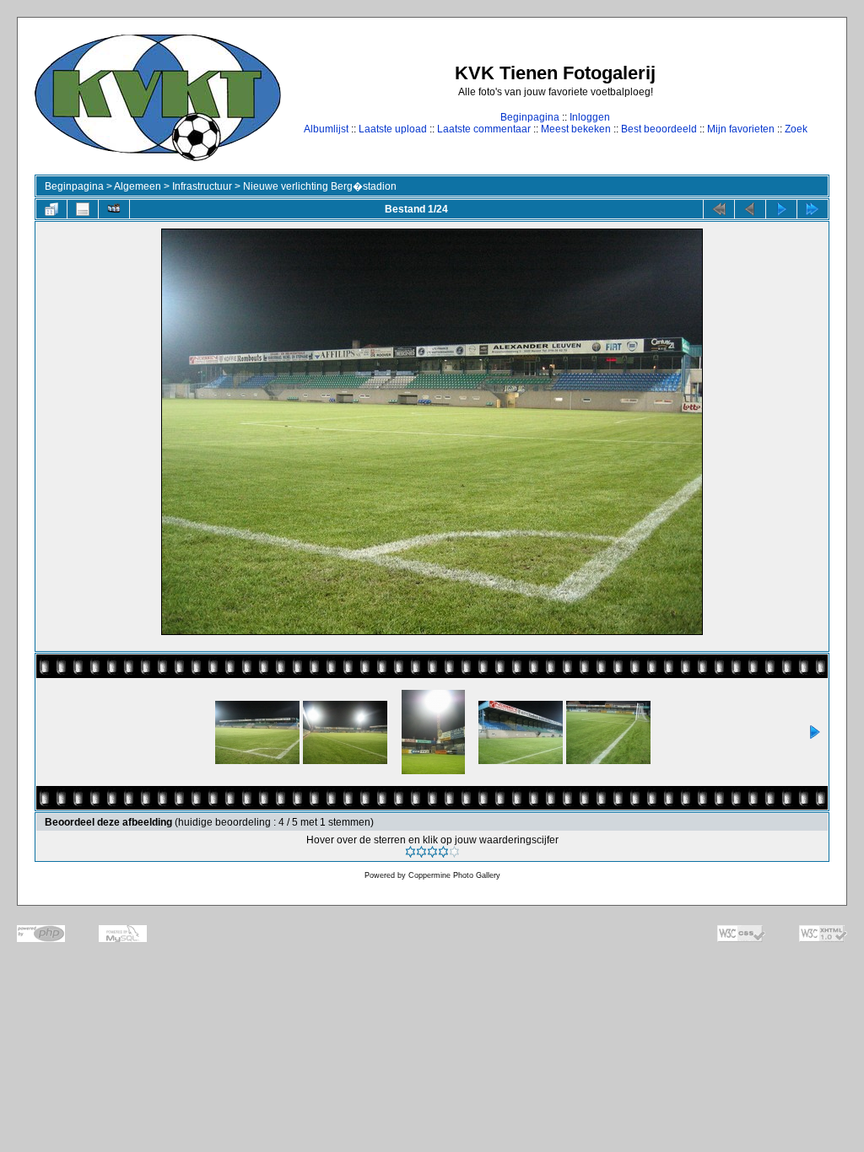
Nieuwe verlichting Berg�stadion (320, 186)
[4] (443, 852)
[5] (454, 852)
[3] (432, 852)
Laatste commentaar (484, 129)
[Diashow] (114, 209)
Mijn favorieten (741, 129)
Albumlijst (326, 129)
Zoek (796, 129)
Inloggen (590, 117)
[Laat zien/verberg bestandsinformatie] (83, 209)
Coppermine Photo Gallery (454, 875)
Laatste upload (393, 129)
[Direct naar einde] (812, 209)
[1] (410, 852)
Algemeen (137, 186)
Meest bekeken (576, 129)
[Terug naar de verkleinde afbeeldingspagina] (51, 209)
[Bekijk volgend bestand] (781, 209)
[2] (421, 852)
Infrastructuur (202, 186)
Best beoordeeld (659, 129)
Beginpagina (529, 117)
